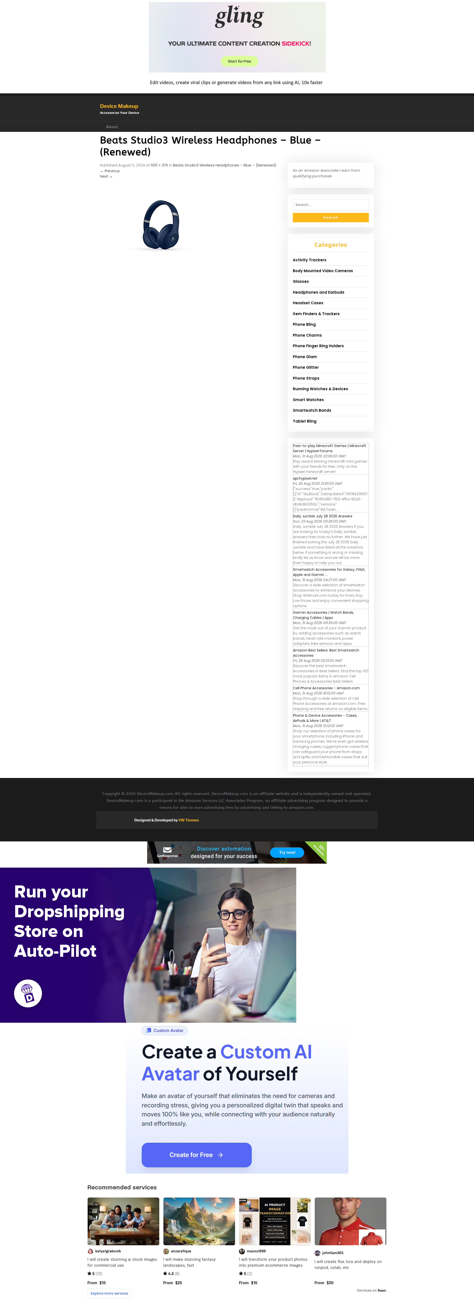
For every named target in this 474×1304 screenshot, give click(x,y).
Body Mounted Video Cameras (323, 270)
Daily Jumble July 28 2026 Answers (322, 516)
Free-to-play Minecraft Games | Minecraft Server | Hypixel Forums (329, 448)
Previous (110, 170)
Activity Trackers (309, 260)
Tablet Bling (304, 421)
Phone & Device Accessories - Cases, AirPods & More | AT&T (325, 718)
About (112, 127)
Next (106, 176)
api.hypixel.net (305, 478)
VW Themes (188, 820)
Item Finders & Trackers (316, 313)
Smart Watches (308, 399)
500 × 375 (159, 165)
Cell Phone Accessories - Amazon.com (326, 688)
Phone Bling (304, 324)
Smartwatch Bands (312, 410)
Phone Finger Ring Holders (318, 345)
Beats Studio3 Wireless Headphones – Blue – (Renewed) (224, 165)
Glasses (301, 281)
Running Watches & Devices (320, 388)
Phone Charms (307, 335)
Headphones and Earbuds (318, 292)
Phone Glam (305, 356)
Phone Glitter (306, 367)
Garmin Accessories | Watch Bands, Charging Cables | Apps (323, 615)
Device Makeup (119, 106)
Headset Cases (308, 303)
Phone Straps (306, 378)
